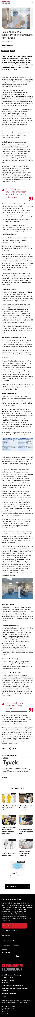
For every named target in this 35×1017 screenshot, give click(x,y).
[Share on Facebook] (14, 748)
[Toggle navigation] (32, 2)
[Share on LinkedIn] (9, 748)
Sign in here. (16, 930)
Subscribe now (11, 886)
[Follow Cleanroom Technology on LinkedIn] (17, 957)
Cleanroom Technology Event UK (13, 985)
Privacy (4, 996)
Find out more (6, 935)
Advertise (5, 991)
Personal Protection (5, 50)
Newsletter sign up (8, 980)
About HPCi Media (8, 977)
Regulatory (12, 50)
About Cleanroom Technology (11, 975)
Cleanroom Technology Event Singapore (15, 988)
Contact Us (5, 983)
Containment (13, 794)
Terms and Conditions (9, 993)
